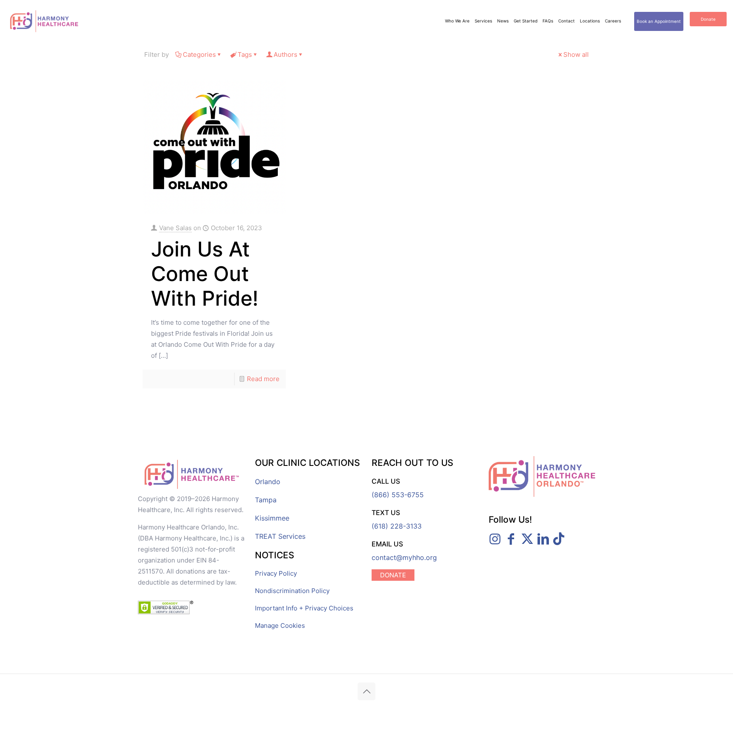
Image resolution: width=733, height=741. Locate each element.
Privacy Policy (276, 573)
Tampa (266, 500)
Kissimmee (272, 518)
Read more (263, 379)
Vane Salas (175, 228)
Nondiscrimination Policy (292, 591)
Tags (245, 54)
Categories (199, 54)
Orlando (267, 481)
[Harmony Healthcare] (44, 21)
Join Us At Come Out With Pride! (204, 274)
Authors (285, 54)
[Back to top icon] (366, 691)
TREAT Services (280, 536)
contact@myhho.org (404, 557)
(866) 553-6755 (398, 494)
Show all (576, 54)
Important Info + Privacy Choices (304, 608)
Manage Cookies (280, 625)
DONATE (393, 575)
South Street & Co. (470, 710)
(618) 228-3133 (397, 526)
